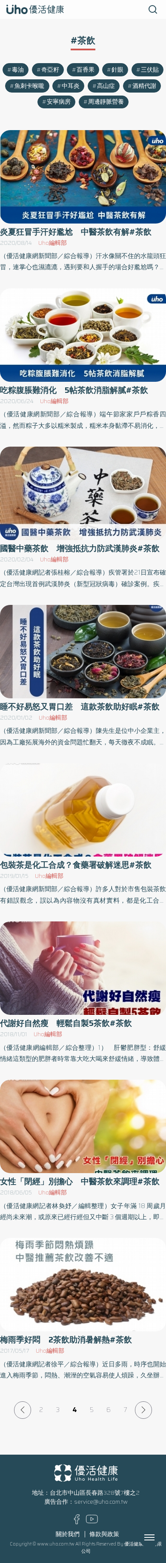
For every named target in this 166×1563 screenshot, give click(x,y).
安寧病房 (59, 101)
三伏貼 (150, 69)
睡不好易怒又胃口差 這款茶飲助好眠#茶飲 (80, 706)
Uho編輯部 (52, 242)
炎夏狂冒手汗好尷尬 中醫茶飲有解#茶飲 (76, 232)
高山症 (106, 85)
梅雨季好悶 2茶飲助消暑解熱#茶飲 (66, 1339)
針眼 (117, 69)
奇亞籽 (50, 69)
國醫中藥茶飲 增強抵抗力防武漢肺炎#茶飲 (80, 548)
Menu (159, 1537)
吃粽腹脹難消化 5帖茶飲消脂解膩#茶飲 (74, 390)
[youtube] (92, 1521)
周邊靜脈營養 (106, 101)
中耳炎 (71, 85)
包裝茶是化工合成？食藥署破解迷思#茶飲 (76, 865)
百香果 (85, 69)
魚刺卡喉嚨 (29, 85)
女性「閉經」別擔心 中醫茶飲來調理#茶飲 (80, 1181)
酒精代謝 (144, 85)
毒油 (18, 69)
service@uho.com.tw (101, 1501)
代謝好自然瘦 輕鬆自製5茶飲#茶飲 (66, 1023)
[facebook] (77, 1522)
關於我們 (68, 1534)
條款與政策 (104, 1534)
